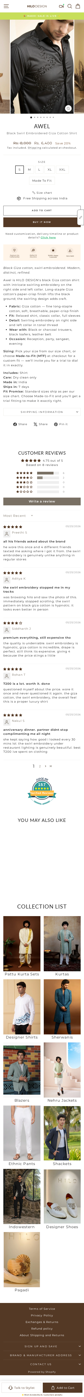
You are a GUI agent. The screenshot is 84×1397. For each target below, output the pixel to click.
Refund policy (42, 1328)
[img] (12, 527)
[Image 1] (10, 871)
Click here (48, 237)
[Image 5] (17, 870)
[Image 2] (12, 870)
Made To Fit (42, 180)
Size (42, 161)
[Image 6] (19, 870)
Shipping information (42, 411)
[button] (42, 193)
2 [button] (40, 766)
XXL (62, 169)
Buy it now (42, 222)
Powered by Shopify (42, 1371)
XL (50, 169)
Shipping (34, 147)
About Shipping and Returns (42, 1335)
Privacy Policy (42, 1315)
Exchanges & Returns (42, 1322)
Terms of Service (42, 1309)
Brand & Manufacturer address (41, 1355)
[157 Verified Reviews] (42, 806)
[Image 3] (13, 870)
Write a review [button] (42, 501)
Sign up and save (41, 1346)
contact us (41, 1364)
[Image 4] (15, 870)
